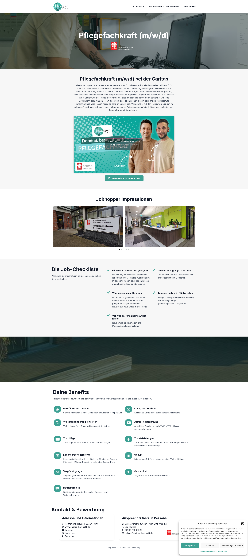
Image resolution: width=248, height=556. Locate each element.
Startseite (138, 6)
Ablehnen (209, 545)
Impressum (222, 551)
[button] (243, 523)
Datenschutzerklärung (208, 551)
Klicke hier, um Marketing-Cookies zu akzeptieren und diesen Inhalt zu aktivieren (124, 144)
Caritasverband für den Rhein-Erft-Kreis (128, 398)
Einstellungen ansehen (232, 545)
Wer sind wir (190, 6)
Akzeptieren (190, 545)
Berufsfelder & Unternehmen (164, 6)
